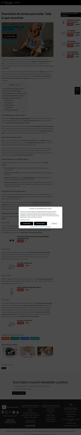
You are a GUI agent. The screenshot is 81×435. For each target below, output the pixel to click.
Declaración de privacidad (45, 226)
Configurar (54, 223)
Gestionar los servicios (25, 219)
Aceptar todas (26, 223)
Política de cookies (34, 226)
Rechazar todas (40, 223)
